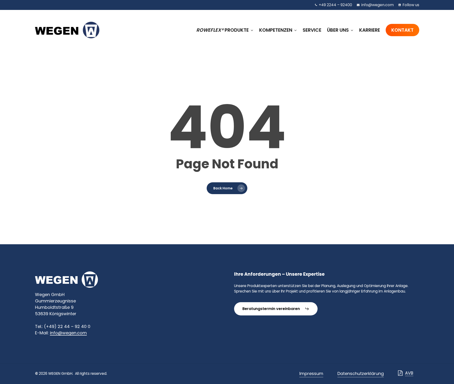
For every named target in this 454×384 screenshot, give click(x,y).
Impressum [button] (311, 373)
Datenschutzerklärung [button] (360, 373)
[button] (275, 309)
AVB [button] (409, 373)
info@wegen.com (68, 333)
